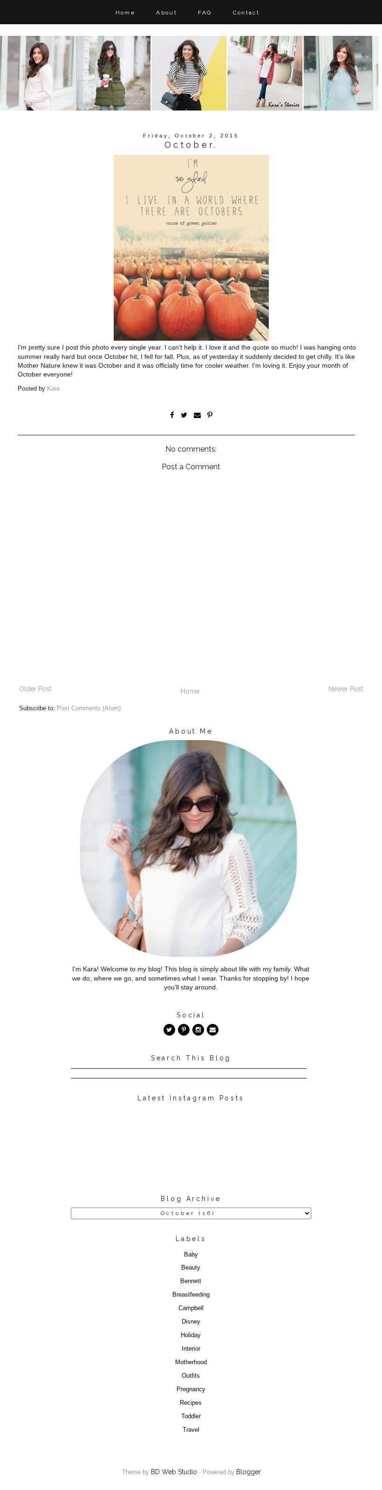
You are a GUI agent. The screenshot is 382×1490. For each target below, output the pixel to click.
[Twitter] (169, 1030)
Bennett (190, 1281)
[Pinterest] (184, 1030)
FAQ (204, 12)
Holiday (191, 1335)
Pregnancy (191, 1389)
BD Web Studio (174, 1472)
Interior (191, 1349)
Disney (191, 1321)
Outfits (191, 1376)
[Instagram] (198, 1030)
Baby (191, 1254)
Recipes (191, 1403)
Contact (246, 12)
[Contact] (212, 1030)
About (166, 12)
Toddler (191, 1416)
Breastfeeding (191, 1294)
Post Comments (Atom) (89, 708)
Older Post (35, 689)
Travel (191, 1430)
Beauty (190, 1267)
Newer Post (345, 689)
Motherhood (191, 1362)
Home (126, 12)
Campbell (191, 1308)
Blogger (248, 1472)
